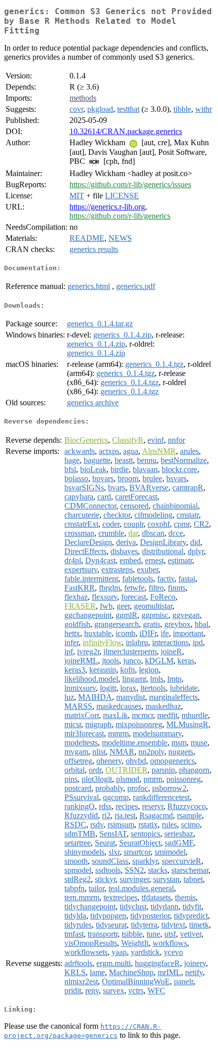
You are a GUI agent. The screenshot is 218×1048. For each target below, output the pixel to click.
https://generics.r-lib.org (107, 206)
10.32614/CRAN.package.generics (125, 131)
